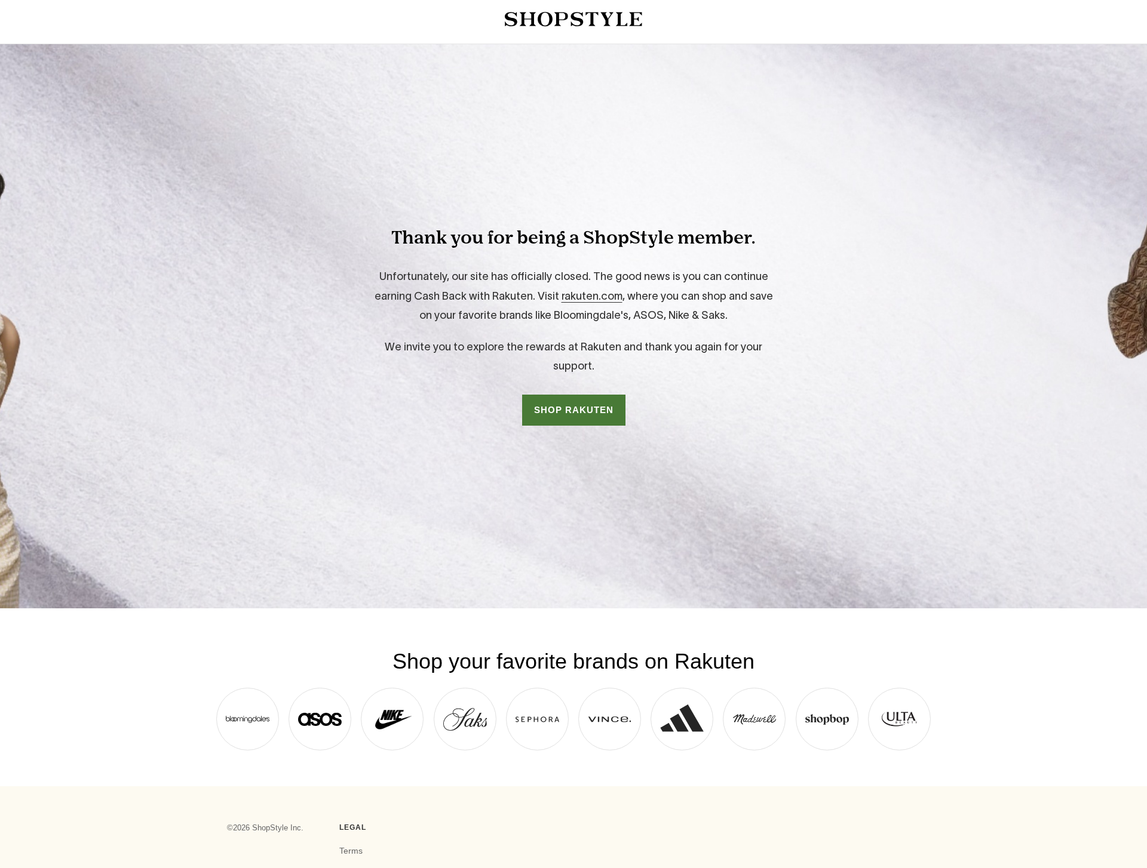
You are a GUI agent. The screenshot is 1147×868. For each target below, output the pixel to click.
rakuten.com (592, 296)
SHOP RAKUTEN (574, 410)
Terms (351, 850)
